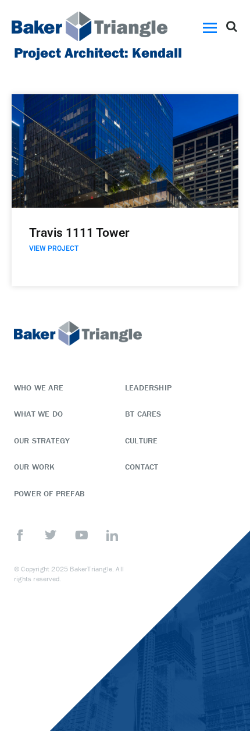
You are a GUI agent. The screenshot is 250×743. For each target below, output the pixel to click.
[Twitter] (50, 535)
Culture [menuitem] (141, 440)
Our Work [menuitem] (34, 466)
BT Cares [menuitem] (143, 413)
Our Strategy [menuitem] (42, 440)
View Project (53, 248)
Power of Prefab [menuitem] (49, 493)
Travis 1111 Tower (79, 233)
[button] (211, 26)
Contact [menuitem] (141, 466)
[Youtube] (81, 535)
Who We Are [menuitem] (38, 387)
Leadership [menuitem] (148, 387)
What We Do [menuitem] (38, 413)
